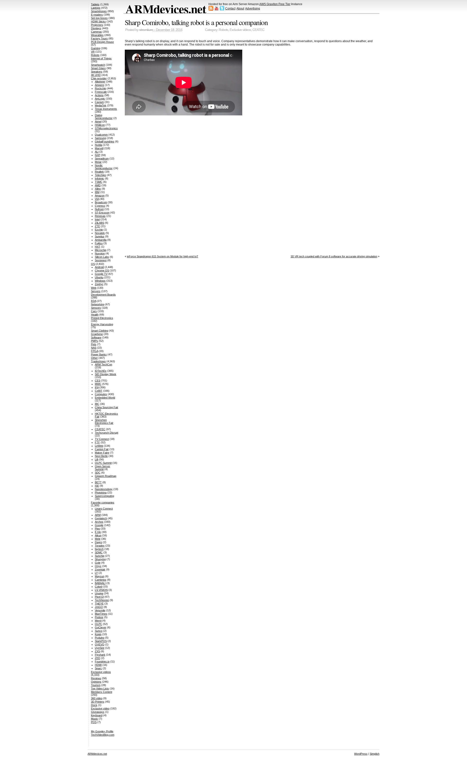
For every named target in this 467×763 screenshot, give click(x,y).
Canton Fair (102, 449)
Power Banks (99, 354)
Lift (96, 459)
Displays (96, 28)
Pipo (97, 528)
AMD (98, 185)
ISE (97, 485)
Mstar (98, 161)
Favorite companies (102, 502)
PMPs (94, 340)
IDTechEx (101, 370)
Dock (94, 705)
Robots (223, 30)
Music (94, 718)
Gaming (95, 48)
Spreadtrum (102, 158)
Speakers (96, 71)
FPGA (94, 351)
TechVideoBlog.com (102, 734)
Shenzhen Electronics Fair (104, 421)
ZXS (97, 651)
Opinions (96, 681)
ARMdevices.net (166, 9)
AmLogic (100, 98)
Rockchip (100, 88)
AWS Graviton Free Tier (274, 4)
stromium (146, 30)
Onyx (98, 566)
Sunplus (99, 236)
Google (99, 525)
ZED (97, 658)
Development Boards (103, 294)
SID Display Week (105, 374)
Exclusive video (100, 708)
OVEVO (99, 644)
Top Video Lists (100, 688)
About (240, 8)
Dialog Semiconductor (104, 117)
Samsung (100, 138)
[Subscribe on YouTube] (216, 9)
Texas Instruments (106, 108)
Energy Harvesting (102, 324)
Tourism (95, 685)
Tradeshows (98, 361)
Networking (97, 304)
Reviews (96, 678)
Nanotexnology (104, 489)
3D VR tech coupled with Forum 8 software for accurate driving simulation (334, 256)
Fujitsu (99, 243)
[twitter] (222, 9)
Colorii (98, 586)
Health (95, 314)
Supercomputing (104, 495)
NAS (93, 347)
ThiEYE (99, 603)
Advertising (252, 8)
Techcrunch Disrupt (106, 432)
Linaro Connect (104, 508)
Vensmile (100, 610)
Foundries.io (102, 661)
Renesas (100, 215)
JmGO (99, 606)
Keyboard (96, 715)
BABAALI (100, 583)
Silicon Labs (102, 256)
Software (96, 337)
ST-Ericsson (102, 212)
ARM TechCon (103, 364)
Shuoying (100, 559)
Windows (100, 280)
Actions (99, 95)
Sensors (96, 307)
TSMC (98, 181)
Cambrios (100, 579)
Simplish (374, 753)
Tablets (95, 4)
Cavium (99, 102)
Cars (94, 311)
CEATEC (258, 30)
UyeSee (99, 647)
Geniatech (101, 518)
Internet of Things (101, 58)
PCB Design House (102, 41)
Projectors (97, 24)
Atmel (98, 121)
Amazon (100, 195)
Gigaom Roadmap (105, 476)
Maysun (99, 576)
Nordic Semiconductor (104, 167)
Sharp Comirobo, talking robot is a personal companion (196, 22)
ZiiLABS (99, 222)
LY (96, 572)
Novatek (100, 233)
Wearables (97, 35)
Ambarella (101, 239)
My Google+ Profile (102, 731)
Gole (97, 562)
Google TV (101, 273)
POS (94, 722)
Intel (97, 219)
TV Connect (102, 438)
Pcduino (99, 637)
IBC (97, 403)
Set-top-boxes (99, 18)
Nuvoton (100, 253)
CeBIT (98, 390)
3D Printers (97, 701)
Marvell (99, 148)
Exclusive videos (240, 30)
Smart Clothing (99, 330)
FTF (97, 442)
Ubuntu (99, 277)
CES (97, 380)
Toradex (100, 545)
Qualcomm (101, 134)
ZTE (97, 226)
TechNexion (102, 600)
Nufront (99, 209)
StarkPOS (101, 641)
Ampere (99, 85)
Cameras (96, 31)
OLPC (98, 624)
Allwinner (100, 81)
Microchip (100, 250)
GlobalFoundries (104, 141)
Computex (101, 394)
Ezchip (99, 229)
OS (93, 263)
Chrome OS (102, 270)
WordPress (361, 753)
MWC (98, 383)
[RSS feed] (210, 9)
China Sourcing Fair (106, 407)
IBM (97, 192)
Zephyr (99, 284)
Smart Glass (98, 68)
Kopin (98, 634)
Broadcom (101, 202)
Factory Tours (99, 38)
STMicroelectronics (106, 128)
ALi (97, 151)
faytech (99, 549)
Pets (93, 344)
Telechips (100, 175)
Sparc (98, 668)
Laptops (95, 7)
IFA (97, 387)
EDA (93, 300)
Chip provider (99, 78)
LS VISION (101, 589)
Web (93, 287)
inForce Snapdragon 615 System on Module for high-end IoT (162, 256)
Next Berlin (101, 456)
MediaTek (100, 105)
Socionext (101, 260)
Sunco (98, 630)
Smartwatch (98, 64)
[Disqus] (252, 184)
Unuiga (99, 593)
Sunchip (99, 555)
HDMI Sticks (98, 21)
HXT (97, 246)
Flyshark (100, 654)
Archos (99, 521)
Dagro (98, 542)
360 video (96, 698)
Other (94, 357)
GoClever (100, 627)
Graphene (97, 334)
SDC (97, 472)
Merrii (98, 620)
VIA (97, 198)
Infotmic (99, 178)
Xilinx (98, 188)
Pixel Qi (99, 596)
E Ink (98, 531)
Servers (95, 291)
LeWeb (99, 445)
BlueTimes (101, 613)
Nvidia (98, 144)
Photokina (101, 492)
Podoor (99, 617)
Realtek (99, 171)
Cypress (100, 205)
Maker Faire (102, 452)
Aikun (98, 535)
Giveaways (97, 711)
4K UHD (96, 75)
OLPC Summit (103, 462)
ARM (98, 514)
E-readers (97, 14)
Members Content (101, 691)
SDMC (99, 552)
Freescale (101, 91)
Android (99, 267)
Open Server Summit (102, 468)
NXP (97, 155)
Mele (97, 538)
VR (93, 51)
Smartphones (99, 11)
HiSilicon (100, 124)
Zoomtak (100, 569)
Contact (230, 8)
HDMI (98, 664)
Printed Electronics (102, 317)
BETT (98, 482)
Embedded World (105, 397)
